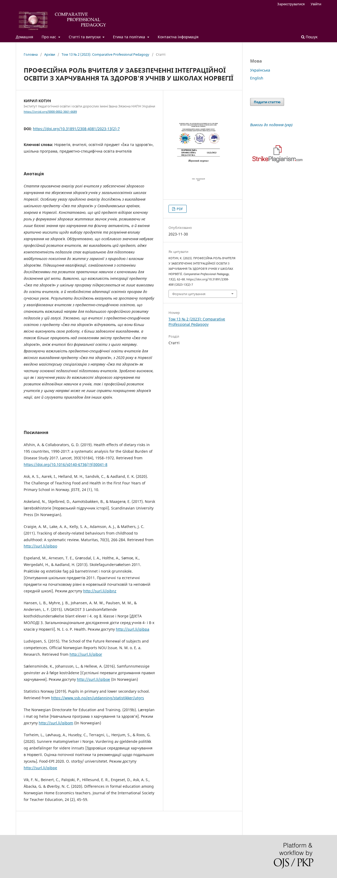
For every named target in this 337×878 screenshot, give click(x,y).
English (256, 78)
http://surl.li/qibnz (99, 590)
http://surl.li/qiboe (93, 679)
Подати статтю (267, 102)
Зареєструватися (291, 4)
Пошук (311, 36)
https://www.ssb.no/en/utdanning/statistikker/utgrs (97, 697)
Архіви (49, 54)
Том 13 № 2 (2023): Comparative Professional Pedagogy (105, 54)
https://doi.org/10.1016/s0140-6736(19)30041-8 (65, 464)
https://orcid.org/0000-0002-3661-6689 (50, 112)
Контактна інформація (178, 36)
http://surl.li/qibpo (40, 546)
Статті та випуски (85, 36)
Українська (260, 70)
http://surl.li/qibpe (40, 767)
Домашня (24, 36)
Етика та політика (129, 36)
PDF (179, 208)
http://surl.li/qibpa (132, 629)
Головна (31, 54)
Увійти (316, 4)
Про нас (49, 36)
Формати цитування (188, 293)
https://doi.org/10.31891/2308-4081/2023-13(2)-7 (76, 128)
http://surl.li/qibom (56, 722)
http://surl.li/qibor (86, 654)
